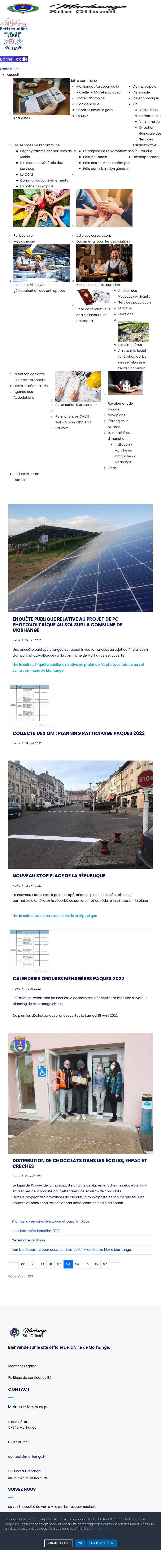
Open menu (9, 68)
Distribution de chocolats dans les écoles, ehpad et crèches (80, 1131)
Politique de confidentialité (30, 1345)
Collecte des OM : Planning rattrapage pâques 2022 (79, 733)
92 (59, 1231)
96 (96, 1231)
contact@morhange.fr (27, 1424)
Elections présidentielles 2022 (36, 1198)
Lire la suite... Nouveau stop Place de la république (55, 883)
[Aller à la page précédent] (16, 1228)
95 (87, 1231)
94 (77, 1231)
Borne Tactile (14, 59)
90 (42, 1231)
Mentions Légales (22, 1333)
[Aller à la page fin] (117, 1228)
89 (33, 1231)
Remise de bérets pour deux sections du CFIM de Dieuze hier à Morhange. (72, 1217)
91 (50, 1231)
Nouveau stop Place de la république (59, 843)
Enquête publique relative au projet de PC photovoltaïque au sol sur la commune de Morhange (67, 625)
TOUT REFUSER (102, 1543)
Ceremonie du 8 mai (28, 1207)
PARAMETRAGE (59, 1543)
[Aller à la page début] (10, 1228)
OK (80, 1543)
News (16, 640)
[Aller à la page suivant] (112, 1228)
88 (23, 1231)
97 (105, 1231)
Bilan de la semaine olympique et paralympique (51, 1189)
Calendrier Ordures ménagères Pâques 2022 (68, 946)
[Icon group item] (14, 1487)
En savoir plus (100, 1529)
